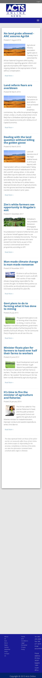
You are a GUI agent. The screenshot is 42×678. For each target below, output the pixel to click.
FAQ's (6, 651)
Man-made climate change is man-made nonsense (21, 263)
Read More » (9, 76)
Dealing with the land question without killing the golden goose (19, 139)
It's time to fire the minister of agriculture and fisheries (18, 394)
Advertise (7, 649)
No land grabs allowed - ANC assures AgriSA (19, 35)
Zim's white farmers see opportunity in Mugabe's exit (19, 207)
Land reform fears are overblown (18, 86)
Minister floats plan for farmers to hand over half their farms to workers (20, 350)
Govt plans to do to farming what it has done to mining (20, 306)
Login (38, 2)
